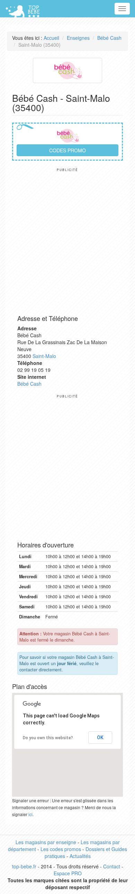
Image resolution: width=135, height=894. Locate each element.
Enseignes (78, 37)
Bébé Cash (109, 37)
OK (100, 737)
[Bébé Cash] (67, 69)
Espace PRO (68, 873)
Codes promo (67, 150)
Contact (111, 866)
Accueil (51, 37)
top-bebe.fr (24, 866)
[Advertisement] (67, 239)
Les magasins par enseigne (46, 842)
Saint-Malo (44, 355)
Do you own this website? (48, 737)
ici (30, 814)
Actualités (80, 855)
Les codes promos (60, 849)
